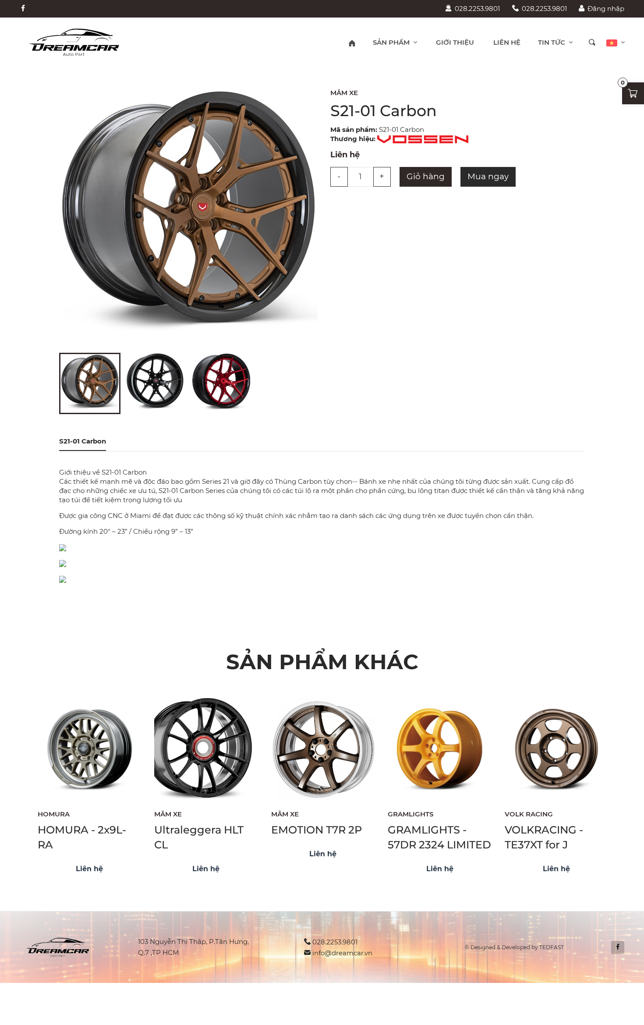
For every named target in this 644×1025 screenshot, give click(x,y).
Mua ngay (488, 176)
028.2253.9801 (477, 8)
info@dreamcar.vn (342, 953)
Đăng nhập (605, 8)
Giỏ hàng (426, 176)
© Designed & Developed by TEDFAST (514, 947)
